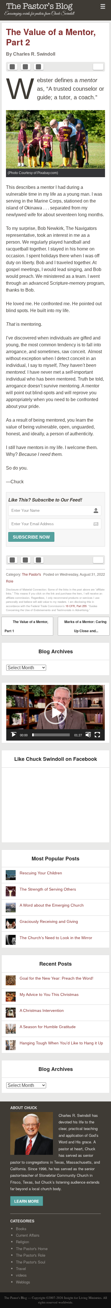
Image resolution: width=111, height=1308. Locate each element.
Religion (22, 1241)
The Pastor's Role (30, 1255)
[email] (98, 67)
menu (103, 6)
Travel (21, 1268)
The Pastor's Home (32, 1248)
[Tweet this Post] (25, 67)
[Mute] (88, 735)
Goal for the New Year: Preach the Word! (56, 978)
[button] (55, 712)
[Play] (14, 735)
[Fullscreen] (97, 735)
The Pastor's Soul (30, 1262)
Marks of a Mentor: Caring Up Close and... (85, 627)
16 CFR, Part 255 (76, 606)
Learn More (26, 1201)
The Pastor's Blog (33, 17)
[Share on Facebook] (12, 67)
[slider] (51, 734)
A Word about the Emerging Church (52, 905)
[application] (55, 713)
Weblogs (23, 1282)
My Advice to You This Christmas (49, 994)
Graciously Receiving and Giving (49, 921)
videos (21, 1275)
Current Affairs (28, 1235)
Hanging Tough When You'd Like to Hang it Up (61, 1043)
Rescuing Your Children (41, 873)
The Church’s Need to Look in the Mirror (56, 938)
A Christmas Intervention (42, 1010)
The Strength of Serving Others (48, 889)
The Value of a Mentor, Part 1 (26, 626)
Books (21, 1228)
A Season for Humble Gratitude (48, 1027)
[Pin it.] (39, 67)
